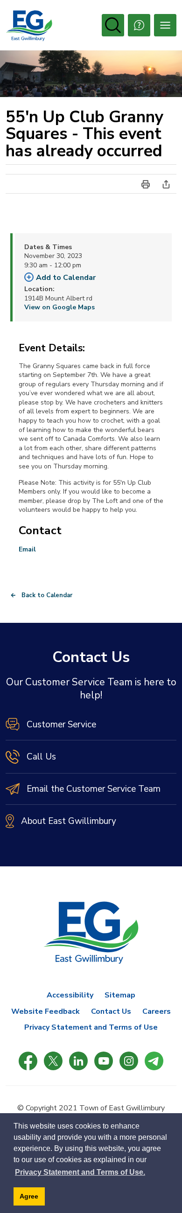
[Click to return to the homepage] (29, 25)
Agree (29, 1196)
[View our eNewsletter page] (154, 1061)
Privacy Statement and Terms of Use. (80, 1172)
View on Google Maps (59, 307)
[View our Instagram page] (128, 1061)
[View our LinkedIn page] (78, 1061)
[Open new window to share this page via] (166, 183)
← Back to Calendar (41, 595)
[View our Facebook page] (28, 1061)
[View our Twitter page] (53, 1061)
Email (27, 549)
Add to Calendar (66, 277)
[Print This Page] (145, 183)
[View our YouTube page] (103, 1061)
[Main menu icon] (165, 25)
